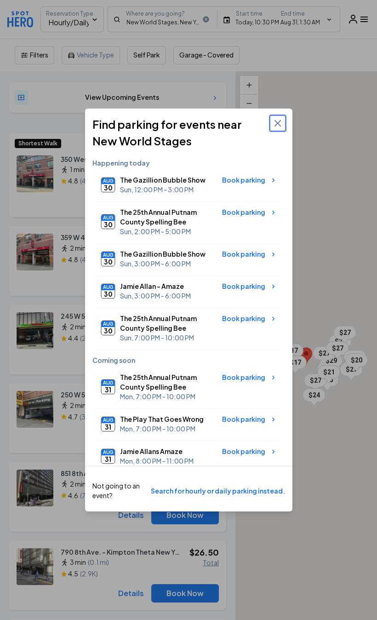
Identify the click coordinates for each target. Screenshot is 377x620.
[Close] (277, 123)
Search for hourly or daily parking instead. (218, 491)
